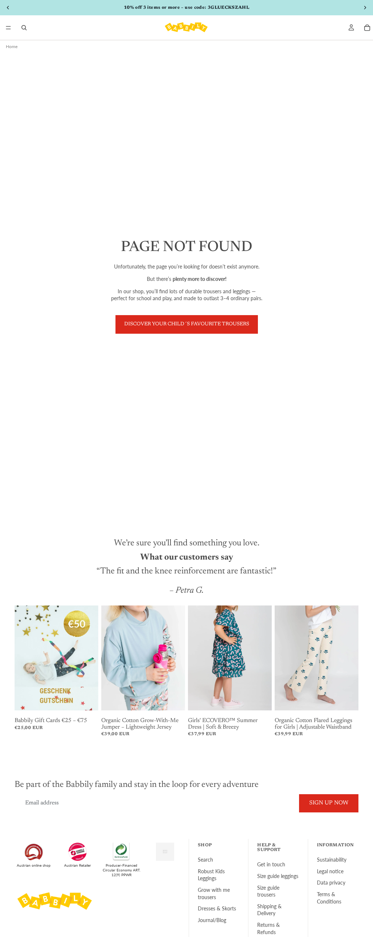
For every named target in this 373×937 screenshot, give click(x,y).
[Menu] (8, 27)
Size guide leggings (277, 876)
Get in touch (271, 864)
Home (11, 46)
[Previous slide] (23, 658)
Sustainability (331, 859)
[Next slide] (90, 658)
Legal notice (330, 871)
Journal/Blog (212, 920)
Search (205, 859)
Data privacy (331, 882)
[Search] (24, 28)
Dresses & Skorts (217, 908)
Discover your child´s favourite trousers (186, 324)
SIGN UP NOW (328, 803)
